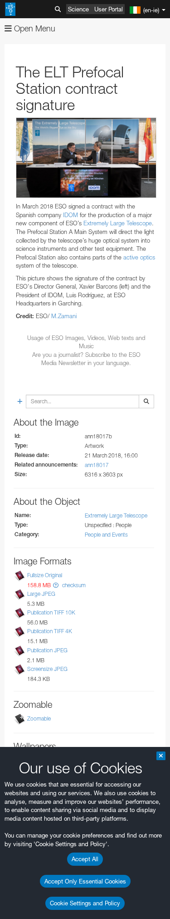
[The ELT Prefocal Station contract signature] (86, 158)
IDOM (70, 214)
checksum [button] (73, 585)
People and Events (106, 534)
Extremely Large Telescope (117, 223)
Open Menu (33, 28)
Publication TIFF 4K (49, 631)
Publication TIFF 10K (51, 612)
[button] (55, 585)
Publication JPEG (47, 650)
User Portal (108, 9)
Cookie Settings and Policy (85, 903)
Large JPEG (41, 593)
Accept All (85, 859)
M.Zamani (64, 316)
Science (78, 9)
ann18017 (97, 465)
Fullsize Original (44, 575)
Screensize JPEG (47, 668)
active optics (139, 257)
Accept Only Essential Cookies (85, 881)
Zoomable (39, 718)
